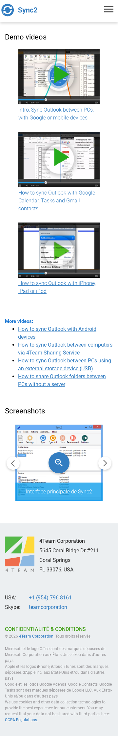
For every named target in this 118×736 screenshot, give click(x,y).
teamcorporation (48, 607)
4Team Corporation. (36, 636)
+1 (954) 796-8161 (50, 597)
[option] (59, 463)
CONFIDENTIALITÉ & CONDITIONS (45, 629)
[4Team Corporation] (19, 554)
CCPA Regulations (21, 720)
